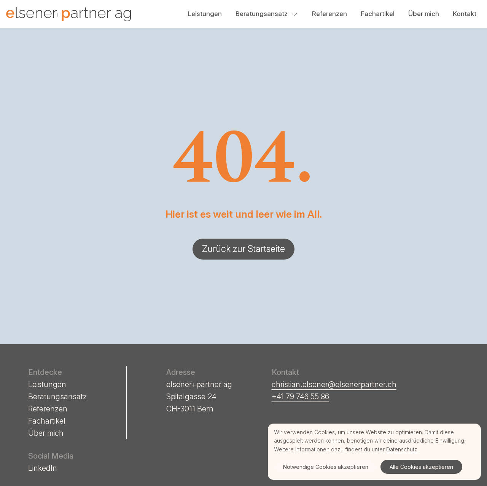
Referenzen (329, 14)
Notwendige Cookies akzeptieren (325, 467)
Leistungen (205, 14)
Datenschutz (401, 449)
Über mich (423, 14)
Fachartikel (378, 14)
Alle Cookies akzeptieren (421, 467)
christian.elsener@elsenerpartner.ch (334, 384)
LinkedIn (42, 468)
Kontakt (464, 14)
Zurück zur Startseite (243, 248)
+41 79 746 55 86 (300, 396)
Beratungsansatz (262, 14)
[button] (294, 14)
